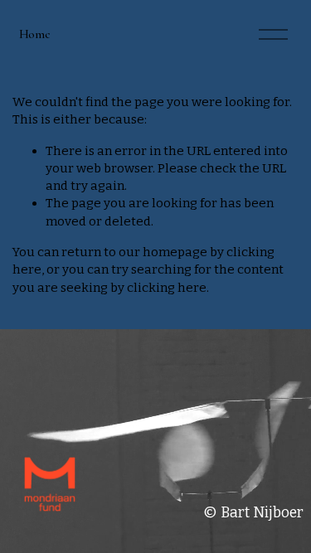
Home (35, 34)
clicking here (167, 287)
